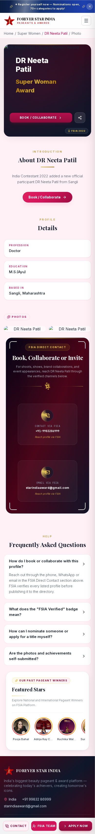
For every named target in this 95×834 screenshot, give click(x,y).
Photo (76, 33)
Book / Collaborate (38, 117)
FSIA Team (47, 826)
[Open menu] (86, 20)
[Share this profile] (80, 117)
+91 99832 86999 (36, 799)
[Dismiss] (90, 6)
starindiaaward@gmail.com (25, 806)
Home (8, 33)
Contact (18, 826)
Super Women (29, 33)
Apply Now (78, 826)
